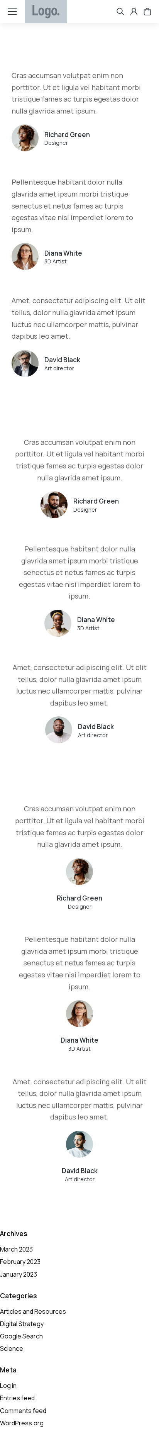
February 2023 (20, 1261)
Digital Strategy (22, 1324)
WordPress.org (22, 1423)
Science (11, 1348)
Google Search (21, 1336)
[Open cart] (147, 11)
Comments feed (23, 1410)
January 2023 (18, 1274)
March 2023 (16, 1249)
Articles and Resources (33, 1311)
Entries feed (17, 1398)
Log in (8, 1385)
